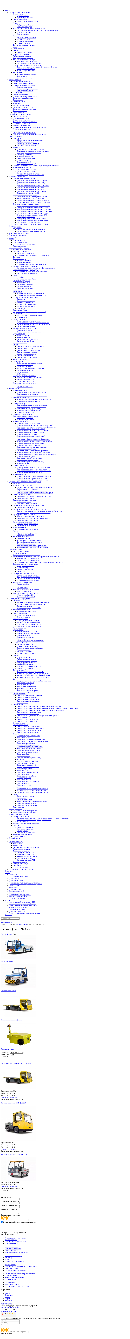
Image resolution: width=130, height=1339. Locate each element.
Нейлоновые (17, 103)
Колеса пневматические (21, 398)
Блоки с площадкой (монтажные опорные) (32, 801)
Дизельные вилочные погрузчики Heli (30, 182)
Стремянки (21, 299)
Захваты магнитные (24, 785)
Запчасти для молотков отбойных (28, 560)
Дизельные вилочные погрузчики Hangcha (32, 180)
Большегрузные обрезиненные (23, 107)
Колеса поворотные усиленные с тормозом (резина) (35, 425)
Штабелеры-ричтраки (24, 155)
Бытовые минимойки (20, 821)
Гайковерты (21, 571)
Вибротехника (18, 361)
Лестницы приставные (25, 303)
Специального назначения (22, 129)
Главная (3, 934)
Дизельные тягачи (19, 240)
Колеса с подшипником (25, 418)
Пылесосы (16, 825)
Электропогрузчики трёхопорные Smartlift (31, 218)
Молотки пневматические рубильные (26, 589)
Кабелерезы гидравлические (27, 504)
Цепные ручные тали (24, 78)
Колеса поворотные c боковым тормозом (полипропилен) (37, 454)
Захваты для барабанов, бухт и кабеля (30, 747)
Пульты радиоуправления (26, 615)
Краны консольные (23, 635)
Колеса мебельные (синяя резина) (28, 410)
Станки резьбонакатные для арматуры (30, 346)
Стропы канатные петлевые (26, 697)
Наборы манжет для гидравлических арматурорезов (35, 493)
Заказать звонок (6, 922)
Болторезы (16, 483)
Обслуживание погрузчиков (19, 876)
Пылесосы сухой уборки (25, 827)
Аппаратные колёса (20, 111)
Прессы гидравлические (25, 535)
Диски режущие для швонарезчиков (29, 315)
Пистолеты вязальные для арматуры (25, 270)
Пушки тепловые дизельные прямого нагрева (33, 323)
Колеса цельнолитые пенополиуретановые (32, 396)
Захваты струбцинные (24, 768)
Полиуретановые (19, 102)
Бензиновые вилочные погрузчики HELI (31, 198)
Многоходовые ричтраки (25, 156)
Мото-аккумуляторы (20, 862)
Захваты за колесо (23, 770)
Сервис (7, 873)
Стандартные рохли (20, 116)
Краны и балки (18, 630)
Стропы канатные (19, 694)
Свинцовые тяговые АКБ (26, 853)
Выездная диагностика (17, 909)
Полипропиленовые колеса (22, 81)
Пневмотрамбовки (23, 584)
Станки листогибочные (25, 356)
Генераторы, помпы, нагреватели (24, 376)
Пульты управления (20, 19)
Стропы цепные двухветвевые (27, 721)
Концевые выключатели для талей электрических (34, 681)
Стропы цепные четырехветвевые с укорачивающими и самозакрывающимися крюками (48, 708)
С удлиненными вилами (21, 118)
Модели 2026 (17, 845)
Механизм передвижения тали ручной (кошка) (33, 673)
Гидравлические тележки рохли (20, 114)
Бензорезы (16, 290)
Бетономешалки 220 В (24, 387)
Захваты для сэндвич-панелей (27, 772)
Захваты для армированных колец (29, 748)
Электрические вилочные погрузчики (26, 204)
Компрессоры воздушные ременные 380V (31, 293)
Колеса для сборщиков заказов (27, 89)
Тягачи (11, 239)
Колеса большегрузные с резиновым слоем (32, 469)
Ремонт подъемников (16, 893)
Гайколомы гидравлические (22, 522)
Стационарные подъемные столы (24, 133)
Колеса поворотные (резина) (27, 456)
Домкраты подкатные (24, 652)
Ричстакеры (13, 237)
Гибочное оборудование (21, 281)
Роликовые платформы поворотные (29, 624)
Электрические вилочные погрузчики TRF (32, 215)
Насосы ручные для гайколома (27, 524)
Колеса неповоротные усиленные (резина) (31, 438)
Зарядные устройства (24, 858)
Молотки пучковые (19, 553)
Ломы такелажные (19, 628)
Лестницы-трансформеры (26, 301)
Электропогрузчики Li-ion (26, 217)
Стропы (15, 50)
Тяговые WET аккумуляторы (27, 856)
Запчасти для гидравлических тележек (30, 175)
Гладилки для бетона (20, 310)
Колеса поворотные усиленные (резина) (31, 429)
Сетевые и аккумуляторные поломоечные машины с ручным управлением (43, 818)
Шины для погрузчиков (17, 898)
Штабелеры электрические (26, 145)
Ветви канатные (22, 703)
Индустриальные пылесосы (26, 832)
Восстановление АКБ (16, 891)
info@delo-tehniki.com (8, 1311)
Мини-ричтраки (22, 160)
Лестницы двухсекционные (26, 306)
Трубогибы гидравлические (22, 536)
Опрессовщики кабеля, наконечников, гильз (28, 505)
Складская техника (15, 136)
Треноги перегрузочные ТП (26, 611)
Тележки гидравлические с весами (25, 122)
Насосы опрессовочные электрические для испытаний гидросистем (40, 511)
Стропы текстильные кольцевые (28, 726)
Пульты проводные (23, 617)
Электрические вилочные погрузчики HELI (32, 208)
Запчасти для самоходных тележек (29, 173)
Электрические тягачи (20, 242)
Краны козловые (23, 16)
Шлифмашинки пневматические (24, 573)
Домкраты (16, 36)
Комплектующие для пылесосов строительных (33, 255)
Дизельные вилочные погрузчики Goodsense (32, 184)
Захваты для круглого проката (27, 752)
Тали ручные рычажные (25, 684)
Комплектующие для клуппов (27, 529)
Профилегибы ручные (24, 284)
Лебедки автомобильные (25, 25)
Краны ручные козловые (25, 637)
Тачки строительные (20, 359)
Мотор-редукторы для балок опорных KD (31, 604)
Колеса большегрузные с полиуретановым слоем (34, 471)
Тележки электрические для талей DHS (30, 672)
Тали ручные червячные (25, 683)
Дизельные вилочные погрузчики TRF (30, 187)
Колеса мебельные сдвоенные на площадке (32, 405)
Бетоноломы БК (22, 588)
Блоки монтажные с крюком (27, 805)
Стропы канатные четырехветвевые (29, 695)
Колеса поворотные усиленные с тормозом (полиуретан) (36, 427)
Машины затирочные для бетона (24, 328)
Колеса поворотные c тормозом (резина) (31, 436)
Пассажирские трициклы (21, 849)
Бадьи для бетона (19, 334)
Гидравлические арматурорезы (27, 520)
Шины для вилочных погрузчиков (25, 811)
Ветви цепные (22, 717)
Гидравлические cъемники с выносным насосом (34, 496)
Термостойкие (18, 100)
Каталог (7, 10)
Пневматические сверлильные (27, 575)
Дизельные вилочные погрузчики (24, 178)
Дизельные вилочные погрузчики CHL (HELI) (33, 186)
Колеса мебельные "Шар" (26, 412)
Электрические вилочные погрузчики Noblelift (33, 206)
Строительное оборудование (19, 248)
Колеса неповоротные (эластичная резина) (32, 447)
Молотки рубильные (24, 591)
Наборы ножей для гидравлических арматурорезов (34, 487)
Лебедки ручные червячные (26, 659)
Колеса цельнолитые (20, 390)
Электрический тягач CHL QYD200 (13, 1103)
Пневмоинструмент (16, 549)
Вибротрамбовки (23, 372)
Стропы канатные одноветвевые (28, 699)
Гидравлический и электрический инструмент (25, 482)
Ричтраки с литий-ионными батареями (30, 149)
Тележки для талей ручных (26, 74)
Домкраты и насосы (20, 642)
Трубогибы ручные (23, 282)
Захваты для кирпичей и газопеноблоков (31, 739)
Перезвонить (13, 1098)
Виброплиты (21, 374)
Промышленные (18, 112)
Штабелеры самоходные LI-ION (28, 144)
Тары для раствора (23, 337)
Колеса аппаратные (19, 474)
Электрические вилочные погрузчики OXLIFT (33, 213)
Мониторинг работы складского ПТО (22, 902)
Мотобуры (20, 277)
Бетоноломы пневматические (23, 586)
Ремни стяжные (18, 807)
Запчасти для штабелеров (26, 171)
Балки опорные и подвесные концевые (30, 641)
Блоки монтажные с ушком (26, 803)
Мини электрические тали (26, 70)
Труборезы (16, 257)
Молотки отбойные (24, 261)
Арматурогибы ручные (25, 288)
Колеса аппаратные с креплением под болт (32, 478)
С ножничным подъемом (21, 123)
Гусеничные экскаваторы (18, 235)
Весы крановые (18, 49)
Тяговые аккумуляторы (21, 851)
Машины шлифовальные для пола (25, 266)
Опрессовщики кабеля (25, 507)
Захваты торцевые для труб (26, 765)
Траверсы (20, 759)
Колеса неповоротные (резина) (27, 460)
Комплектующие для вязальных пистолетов (32, 271)
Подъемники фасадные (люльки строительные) (29, 312)
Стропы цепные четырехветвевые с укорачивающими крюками (39, 706)
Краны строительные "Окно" (27, 631)
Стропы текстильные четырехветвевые (30, 728)
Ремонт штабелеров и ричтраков (20, 895)
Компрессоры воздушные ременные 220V (31, 295)
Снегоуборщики (14, 838)
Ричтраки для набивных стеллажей (29, 153)
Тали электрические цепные (27, 61)
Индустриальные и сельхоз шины (24, 812)
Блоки (15, 47)
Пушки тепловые (19, 319)
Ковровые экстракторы (25, 829)
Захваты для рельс (23, 774)
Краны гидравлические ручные (28, 639)
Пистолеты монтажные (21, 551)
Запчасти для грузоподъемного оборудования (29, 28)
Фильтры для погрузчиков (18, 896)
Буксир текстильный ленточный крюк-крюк (32, 792)
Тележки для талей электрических (29, 65)
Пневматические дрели (25, 569)
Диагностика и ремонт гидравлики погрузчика (25, 884)
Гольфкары (17, 865)
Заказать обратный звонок (10, 1307)
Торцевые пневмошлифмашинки (28, 577)
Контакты (8, 915)
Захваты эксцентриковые (26, 763)
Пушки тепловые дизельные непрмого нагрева (33, 324)
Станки (15, 345)
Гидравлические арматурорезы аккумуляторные (33, 518)
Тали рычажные (22, 76)
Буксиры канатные (19, 723)
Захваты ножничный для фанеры (28, 750)
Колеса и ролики (15, 388)
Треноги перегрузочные (21, 610)
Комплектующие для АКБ (26, 860)
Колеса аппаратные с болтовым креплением (32, 480)
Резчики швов (22, 317)
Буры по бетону (22, 567)
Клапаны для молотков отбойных (28, 558)
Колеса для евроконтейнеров (23, 414)
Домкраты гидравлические (26, 38)
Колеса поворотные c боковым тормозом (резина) (34, 452)
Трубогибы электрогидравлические (29, 542)
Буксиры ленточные (20, 787)
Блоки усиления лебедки (25, 796)
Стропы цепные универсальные (28, 714)
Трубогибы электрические (26, 544)
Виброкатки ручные (24, 366)
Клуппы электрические (21, 527)
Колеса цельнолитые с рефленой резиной (31, 392)
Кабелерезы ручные (24, 502)
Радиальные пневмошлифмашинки (29, 578)
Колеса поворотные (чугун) (26, 449)
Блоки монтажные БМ (24, 800)
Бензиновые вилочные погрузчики (25, 195)
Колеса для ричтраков (24, 87)
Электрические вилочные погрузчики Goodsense (34, 209)
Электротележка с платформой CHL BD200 (16, 1063)
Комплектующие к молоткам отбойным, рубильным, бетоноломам (36, 557)
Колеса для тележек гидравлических (25, 416)
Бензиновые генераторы (25, 381)
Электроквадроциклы (20, 867)
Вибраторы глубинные (25, 365)
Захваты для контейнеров (26, 743)
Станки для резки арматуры (26, 354)
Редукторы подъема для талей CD (29, 608)
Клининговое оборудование (18, 814)
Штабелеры (17, 138)
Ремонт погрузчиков (16, 880)
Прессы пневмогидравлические (28, 533)
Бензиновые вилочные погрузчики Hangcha (32, 197)
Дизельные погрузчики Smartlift (28, 193)
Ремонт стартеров (15, 889)
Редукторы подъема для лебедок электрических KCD (35, 602)
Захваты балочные (23, 783)
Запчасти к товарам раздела (22, 485)
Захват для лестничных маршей (28, 767)
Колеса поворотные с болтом (27, 434)
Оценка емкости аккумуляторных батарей (23, 906)
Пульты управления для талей (27, 21)
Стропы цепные (18, 705)
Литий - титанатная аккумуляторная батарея (24, 913)
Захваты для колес (23, 737)
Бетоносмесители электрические (24, 383)
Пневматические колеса (21, 94)
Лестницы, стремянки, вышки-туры (25, 297)
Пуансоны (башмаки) (24, 538)
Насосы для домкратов (25, 644)
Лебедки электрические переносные (29, 666)
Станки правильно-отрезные (27, 352)
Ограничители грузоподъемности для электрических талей (37, 30)
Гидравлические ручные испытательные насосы (33, 513)
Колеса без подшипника (25, 419)
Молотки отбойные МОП (26, 597)
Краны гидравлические (25, 17)
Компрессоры (17, 292)
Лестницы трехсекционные (26, 304)
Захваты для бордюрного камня (28, 745)
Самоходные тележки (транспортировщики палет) (30, 127)
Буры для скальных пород (26, 566)
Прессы (15, 531)
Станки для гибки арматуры (27, 357)
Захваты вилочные (23, 756)
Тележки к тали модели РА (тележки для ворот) (33, 677)
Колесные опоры (15, 80)
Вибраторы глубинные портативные (29, 363)
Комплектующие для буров (26, 279)
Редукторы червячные (24, 606)
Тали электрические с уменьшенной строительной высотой (37, 67)
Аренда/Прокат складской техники (21, 869)
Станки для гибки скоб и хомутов (28, 350)
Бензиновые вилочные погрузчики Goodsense (33, 200)
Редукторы (17, 600)
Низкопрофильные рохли (22, 125)
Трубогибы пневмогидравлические (29, 540)
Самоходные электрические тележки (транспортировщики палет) (35, 165)
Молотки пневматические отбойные (25, 593)
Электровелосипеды (16, 842)
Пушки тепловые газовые (26, 326)
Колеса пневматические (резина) (28, 401)
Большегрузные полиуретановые (24, 109)
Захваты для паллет (24, 778)
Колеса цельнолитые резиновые (28, 394)
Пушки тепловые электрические (28, 321)
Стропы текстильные (24, 52)
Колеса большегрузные (21, 465)
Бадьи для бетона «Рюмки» (26, 341)
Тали (14, 679)
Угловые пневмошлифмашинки (28, 580)
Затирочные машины (24, 330)
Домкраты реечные (23, 43)
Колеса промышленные (21, 421)
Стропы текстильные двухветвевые (29, 730)
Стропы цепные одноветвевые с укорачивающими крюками (38, 716)
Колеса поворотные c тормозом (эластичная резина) (35, 441)
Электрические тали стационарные (29, 63)
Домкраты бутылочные (25, 41)
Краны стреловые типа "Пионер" (28, 633)
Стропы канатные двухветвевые (28, 701)
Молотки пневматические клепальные (26, 555)
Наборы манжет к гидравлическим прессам (32, 491)
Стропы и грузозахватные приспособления (24, 692)
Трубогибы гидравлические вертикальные (32, 546)
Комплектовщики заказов (22, 167)
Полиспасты (21, 798)
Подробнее (4, 1098)
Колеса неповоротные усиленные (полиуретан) (33, 440)
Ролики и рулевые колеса (21, 105)
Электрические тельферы (26, 69)
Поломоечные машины (21, 816)
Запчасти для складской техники (24, 169)
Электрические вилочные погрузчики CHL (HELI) (34, 211)
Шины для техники (15, 809)
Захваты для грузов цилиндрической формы (32, 741)
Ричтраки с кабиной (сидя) (26, 164)
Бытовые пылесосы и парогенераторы (26, 823)
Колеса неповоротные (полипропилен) (30, 462)
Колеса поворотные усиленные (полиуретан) (32, 430)
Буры (15, 275)
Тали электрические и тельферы (24, 60)
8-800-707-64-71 (21, 924)
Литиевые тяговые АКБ (25, 854)
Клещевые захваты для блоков (27, 761)
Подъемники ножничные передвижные (31, 229)
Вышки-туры (21, 308)
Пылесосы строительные (21, 251)
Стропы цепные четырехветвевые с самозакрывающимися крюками (40, 710)
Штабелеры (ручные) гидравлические (30, 140)
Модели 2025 (17, 843)
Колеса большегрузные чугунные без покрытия (33, 467)
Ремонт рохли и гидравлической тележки (23, 882)
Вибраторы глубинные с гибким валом (30, 368)
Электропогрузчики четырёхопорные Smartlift (33, 220)
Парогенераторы (19, 836)
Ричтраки (16, 147)
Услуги (7, 900)
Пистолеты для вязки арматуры (28, 273)
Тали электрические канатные (27, 690)
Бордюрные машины (20, 343)
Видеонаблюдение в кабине (18, 907)
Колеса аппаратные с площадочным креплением (34, 476)
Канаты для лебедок (24, 32)
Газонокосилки (14, 840)
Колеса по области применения (24, 85)
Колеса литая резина (24, 463)
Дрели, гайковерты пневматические (25, 564)
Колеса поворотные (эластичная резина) (31, 443)
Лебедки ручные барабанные (23, 58)
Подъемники (17, 228)
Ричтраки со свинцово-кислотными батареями (33, 151)
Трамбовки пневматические (22, 582)
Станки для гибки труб (25, 348)
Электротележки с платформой (24, 244)
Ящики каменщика (23, 335)
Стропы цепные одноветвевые (27, 719)
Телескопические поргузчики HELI (21, 233)
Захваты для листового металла (28, 781)
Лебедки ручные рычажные (22, 56)
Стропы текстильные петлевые (28, 732)
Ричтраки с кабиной (24, 162)
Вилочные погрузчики (17, 176)
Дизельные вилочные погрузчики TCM (30, 189)
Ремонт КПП (13, 874)
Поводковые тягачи (20, 246)
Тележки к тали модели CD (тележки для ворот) (33, 675)
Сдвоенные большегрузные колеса (25, 96)
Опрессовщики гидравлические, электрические (29, 509)
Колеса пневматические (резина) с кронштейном (34, 399)
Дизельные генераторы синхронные (29, 377)
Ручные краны (18, 14)
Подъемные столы (15, 131)
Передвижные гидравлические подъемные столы (30, 134)
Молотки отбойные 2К (25, 595)
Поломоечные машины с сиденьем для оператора (34, 820)
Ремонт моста (13, 887)
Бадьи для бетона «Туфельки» (27, 339)
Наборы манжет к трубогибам (27, 489)
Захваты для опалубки (24, 779)
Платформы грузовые (20, 619)
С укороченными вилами (21, 120)
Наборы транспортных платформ (28, 622)
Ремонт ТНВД (14, 885)
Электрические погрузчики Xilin (28, 222)
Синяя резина (17, 92)
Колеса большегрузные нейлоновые (29, 472)
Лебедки (16, 23)
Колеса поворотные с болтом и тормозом (31, 432)
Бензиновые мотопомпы (25, 379)
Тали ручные (17, 72)
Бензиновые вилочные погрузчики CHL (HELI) (33, 202)
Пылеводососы (22, 831)
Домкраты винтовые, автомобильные (30, 648)
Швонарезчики (18, 313)
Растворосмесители (24, 385)
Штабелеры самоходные (25, 142)
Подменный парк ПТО (17, 911)
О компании (9, 871)
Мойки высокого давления (22, 834)
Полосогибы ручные (24, 286)
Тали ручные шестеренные (26, 686)
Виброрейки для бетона (25, 370)
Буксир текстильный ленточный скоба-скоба (32, 789)
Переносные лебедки (24, 27)
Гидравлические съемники (26, 498)
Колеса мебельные (19, 403)
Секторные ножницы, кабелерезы (24, 500)
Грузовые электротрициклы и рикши (26, 847)
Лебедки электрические (21, 54)
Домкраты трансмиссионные (27, 646)
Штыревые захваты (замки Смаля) (29, 758)
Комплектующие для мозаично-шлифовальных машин (36, 268)
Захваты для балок (23, 754)
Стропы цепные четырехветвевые (29, 712)
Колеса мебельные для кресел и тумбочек (31, 407)
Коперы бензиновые (24, 262)
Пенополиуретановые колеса (23, 83)
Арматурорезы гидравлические (24, 514)
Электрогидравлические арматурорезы (30, 516)
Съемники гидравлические (22, 494)
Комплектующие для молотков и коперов (31, 264)
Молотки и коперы (19, 259)
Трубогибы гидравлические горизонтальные (32, 547)
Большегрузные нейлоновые (23, 98)
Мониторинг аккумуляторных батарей (22, 904)
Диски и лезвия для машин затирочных (30, 332)
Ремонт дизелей (14, 878)
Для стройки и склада (20, 864)
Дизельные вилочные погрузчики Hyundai (32, 191)
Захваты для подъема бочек (26, 776)
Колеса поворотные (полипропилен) (29, 458)
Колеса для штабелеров (25, 91)
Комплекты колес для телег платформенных (32, 451)
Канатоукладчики (23, 34)
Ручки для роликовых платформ (28, 620)
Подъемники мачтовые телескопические (31, 231)
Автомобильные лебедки (25, 664)
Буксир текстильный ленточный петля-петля (32, 790)
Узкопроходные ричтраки (26, 158)
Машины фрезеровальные (22, 250)
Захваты (16, 734)
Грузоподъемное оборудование (19, 12)
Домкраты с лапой (23, 39)
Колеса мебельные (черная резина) (29, 409)
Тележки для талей (19, 670)
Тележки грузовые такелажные (24, 45)
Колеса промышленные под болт (28, 423)
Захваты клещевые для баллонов (28, 736)
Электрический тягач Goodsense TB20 (14, 1154)
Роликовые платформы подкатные (29, 626)
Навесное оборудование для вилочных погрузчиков (31, 224)
